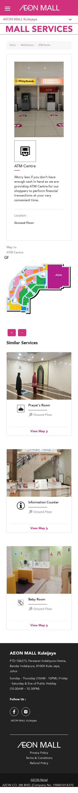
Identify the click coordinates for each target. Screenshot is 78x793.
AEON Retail (39, 780)
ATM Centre (44, 45)
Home (13, 45)
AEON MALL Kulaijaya (20, 19)
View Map (38, 431)
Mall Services (27, 45)
